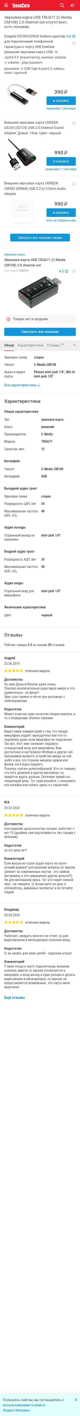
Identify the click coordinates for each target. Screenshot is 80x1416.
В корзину (61, 101)
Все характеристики (20, 385)
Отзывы (55, 345)
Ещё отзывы (14, 998)
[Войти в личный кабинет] (72, 5)
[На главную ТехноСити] (20, 5)
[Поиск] (65, 5)
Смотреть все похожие (40, 332)
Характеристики (30, 345)
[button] (40, 292)
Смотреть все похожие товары (40, 238)
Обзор (9, 345)
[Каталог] (6, 5)
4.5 (62, 271)
